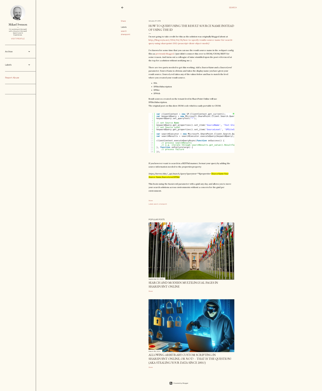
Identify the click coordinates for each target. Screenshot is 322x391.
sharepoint (125, 34)
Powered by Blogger (180, 383)
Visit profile (18, 39)
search (124, 31)
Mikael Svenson (18, 24)
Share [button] (123, 21)
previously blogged (165, 53)
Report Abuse (12, 77)
